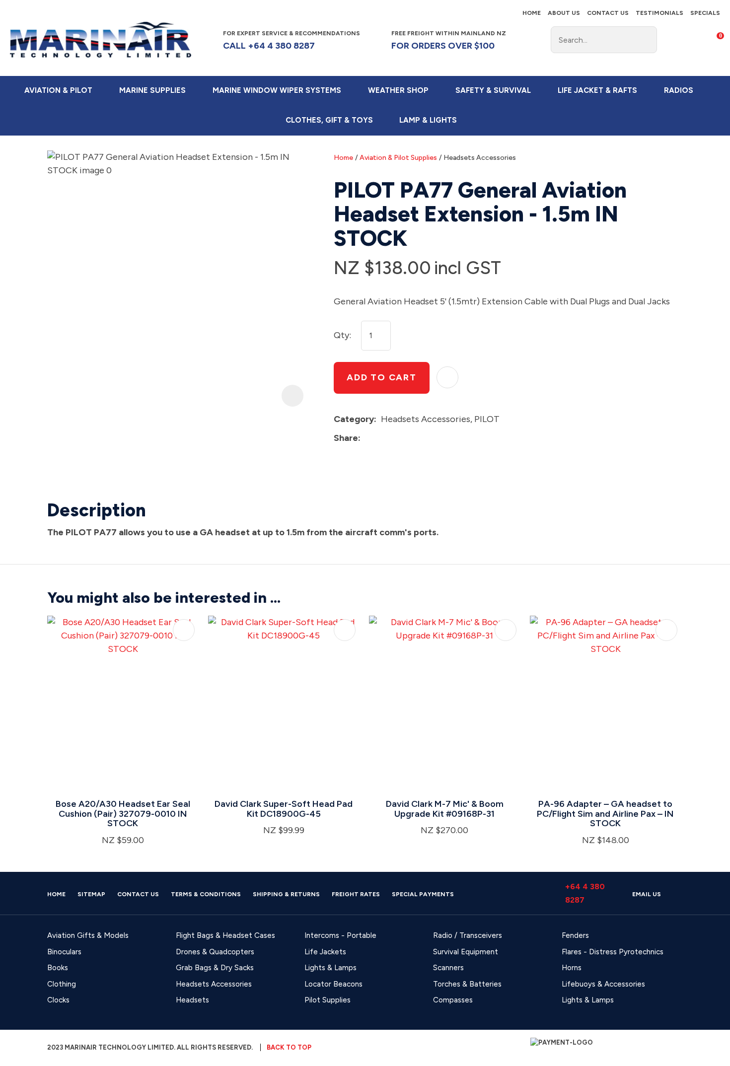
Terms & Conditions (206, 894)
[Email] (395, 438)
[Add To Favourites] (447, 377)
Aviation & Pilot (58, 90)
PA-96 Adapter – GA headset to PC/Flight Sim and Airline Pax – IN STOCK (605, 813)
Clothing (61, 984)
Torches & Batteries (467, 984)
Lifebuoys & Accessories (603, 984)
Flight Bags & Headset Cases (225, 935)
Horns (572, 967)
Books (57, 967)
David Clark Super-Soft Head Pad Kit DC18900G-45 (284, 808)
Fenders (575, 935)
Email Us (646, 894)
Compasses (453, 999)
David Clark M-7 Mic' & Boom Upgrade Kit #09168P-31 (445, 808)
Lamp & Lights (428, 120)
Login (672, 39)
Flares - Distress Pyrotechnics (612, 951)
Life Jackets (325, 951)
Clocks (58, 999)
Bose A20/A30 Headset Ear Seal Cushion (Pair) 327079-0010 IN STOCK (123, 813)
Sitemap (91, 894)
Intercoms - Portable (340, 935)
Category (354, 419)
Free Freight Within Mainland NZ (448, 40)
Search (645, 39)
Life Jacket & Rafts (597, 90)
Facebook (526, 40)
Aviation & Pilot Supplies (398, 157)
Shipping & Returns (286, 894)
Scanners (448, 967)
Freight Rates (356, 894)
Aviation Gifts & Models (88, 935)
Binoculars (64, 951)
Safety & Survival (493, 90)
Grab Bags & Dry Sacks (215, 967)
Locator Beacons (333, 984)
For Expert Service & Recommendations (292, 40)
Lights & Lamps (330, 967)
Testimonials (659, 13)
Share (346, 437)
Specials (705, 13)
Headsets (192, 999)
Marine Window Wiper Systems (277, 90)
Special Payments (423, 894)
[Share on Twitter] (380, 437)
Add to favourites (184, 630)
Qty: (342, 335)
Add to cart (382, 377)
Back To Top (289, 1047)
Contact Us (608, 13)
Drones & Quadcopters (215, 951)
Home (531, 13)
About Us (564, 13)
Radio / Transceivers (467, 935)
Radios (678, 90)
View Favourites (692, 39)
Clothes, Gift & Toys (329, 120)
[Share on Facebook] (366, 438)
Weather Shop (398, 90)
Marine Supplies (152, 90)
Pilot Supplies (327, 999)
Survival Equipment (465, 951)
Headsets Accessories (479, 157)
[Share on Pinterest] (411, 438)
